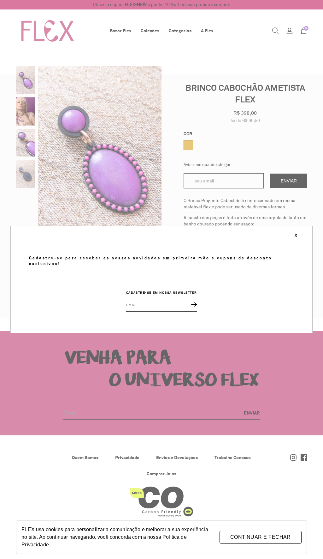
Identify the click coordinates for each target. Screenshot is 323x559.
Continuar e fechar (260, 537)
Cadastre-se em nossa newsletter (161, 293)
